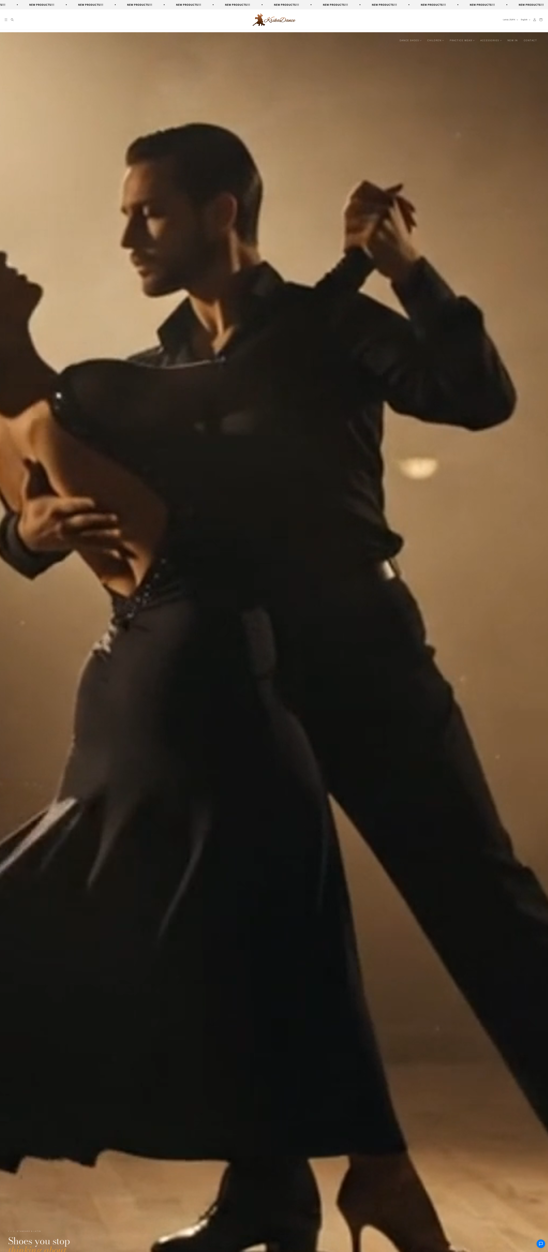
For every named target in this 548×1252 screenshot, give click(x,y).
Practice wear (461, 40)
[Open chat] (541, 1244)
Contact (530, 40)
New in (512, 40)
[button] (6, 20)
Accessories (489, 40)
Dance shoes (409, 40)
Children (434, 40)
